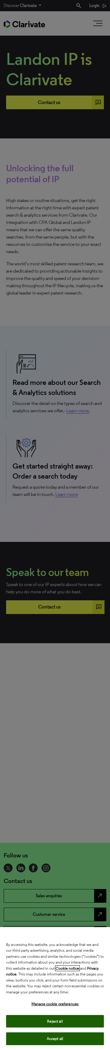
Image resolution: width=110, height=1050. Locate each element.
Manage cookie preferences (55, 1004)
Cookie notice (67, 968)
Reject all (55, 1021)
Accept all (55, 1038)
